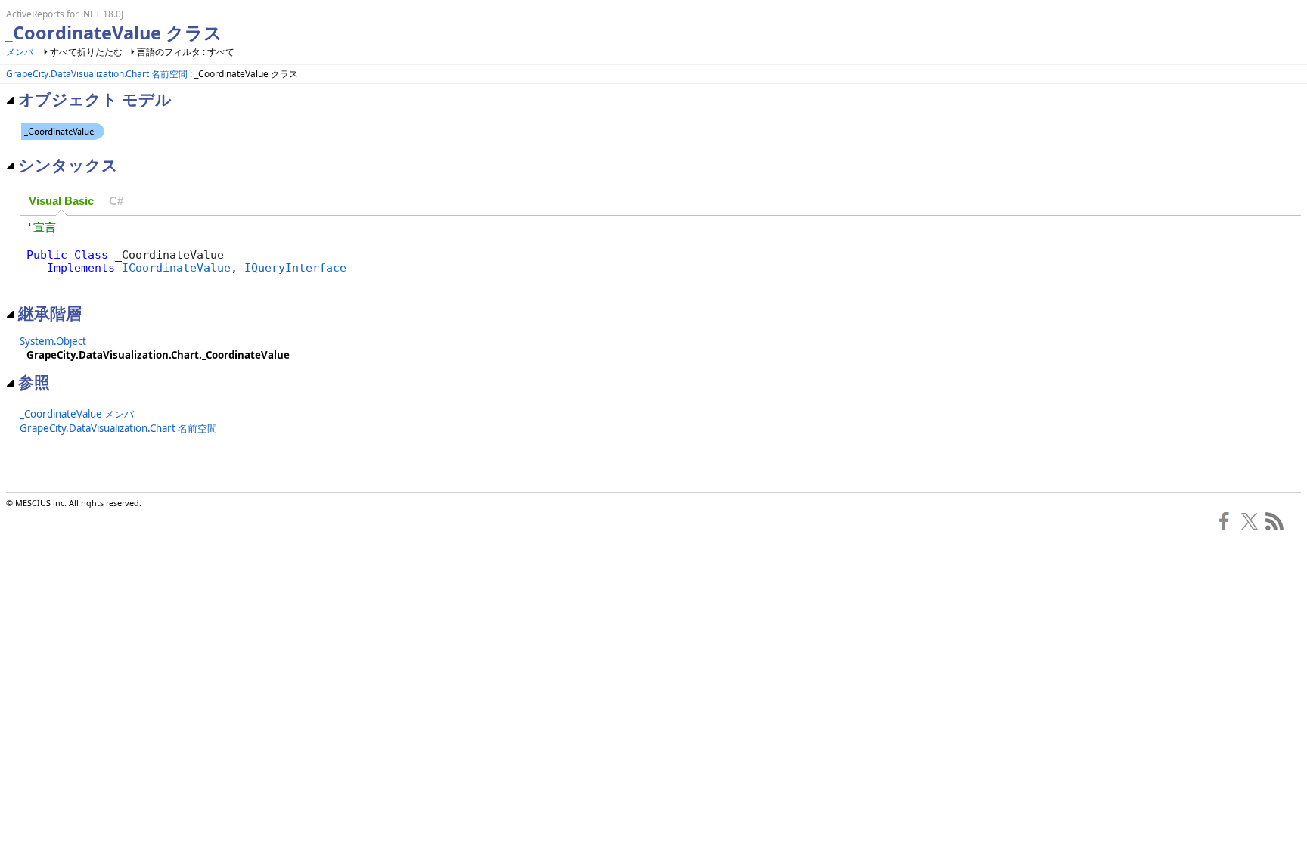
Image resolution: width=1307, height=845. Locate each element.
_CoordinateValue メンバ (77, 414)
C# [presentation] (116, 201)
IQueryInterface (295, 267)
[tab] (61, 201)
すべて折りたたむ (86, 51)
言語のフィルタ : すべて (185, 51)
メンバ (19, 51)
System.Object (53, 341)
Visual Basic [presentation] (61, 201)
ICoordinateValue (176, 267)
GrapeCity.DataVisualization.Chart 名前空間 (97, 73)
